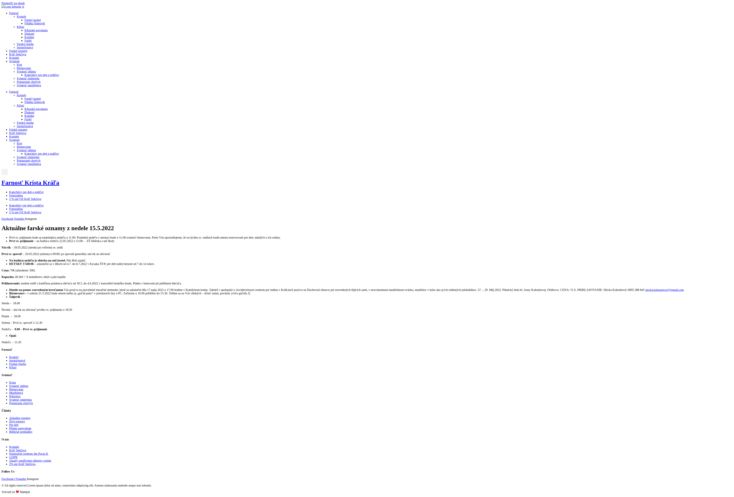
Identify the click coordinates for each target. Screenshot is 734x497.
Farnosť (14, 13)
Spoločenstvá (25, 47)
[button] (5, 172)
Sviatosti (14, 61)
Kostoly (21, 16)
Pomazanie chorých (29, 81)
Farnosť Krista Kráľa (30, 182)
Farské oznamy (18, 51)
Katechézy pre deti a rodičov (41, 75)
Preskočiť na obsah (13, 3)
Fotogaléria (16, 195)
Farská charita (25, 44)
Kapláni (29, 37)
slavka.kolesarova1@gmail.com (664, 289)
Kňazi (20, 26)
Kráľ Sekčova (17, 54)
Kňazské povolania (36, 30)
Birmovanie (24, 68)
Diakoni (29, 33)
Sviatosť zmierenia (28, 78)
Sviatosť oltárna (26, 71)
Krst (19, 64)
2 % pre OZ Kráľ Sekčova (25, 199)
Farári (28, 40)
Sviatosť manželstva (29, 85)
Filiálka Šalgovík (34, 23)
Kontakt (14, 57)
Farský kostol (32, 20)
